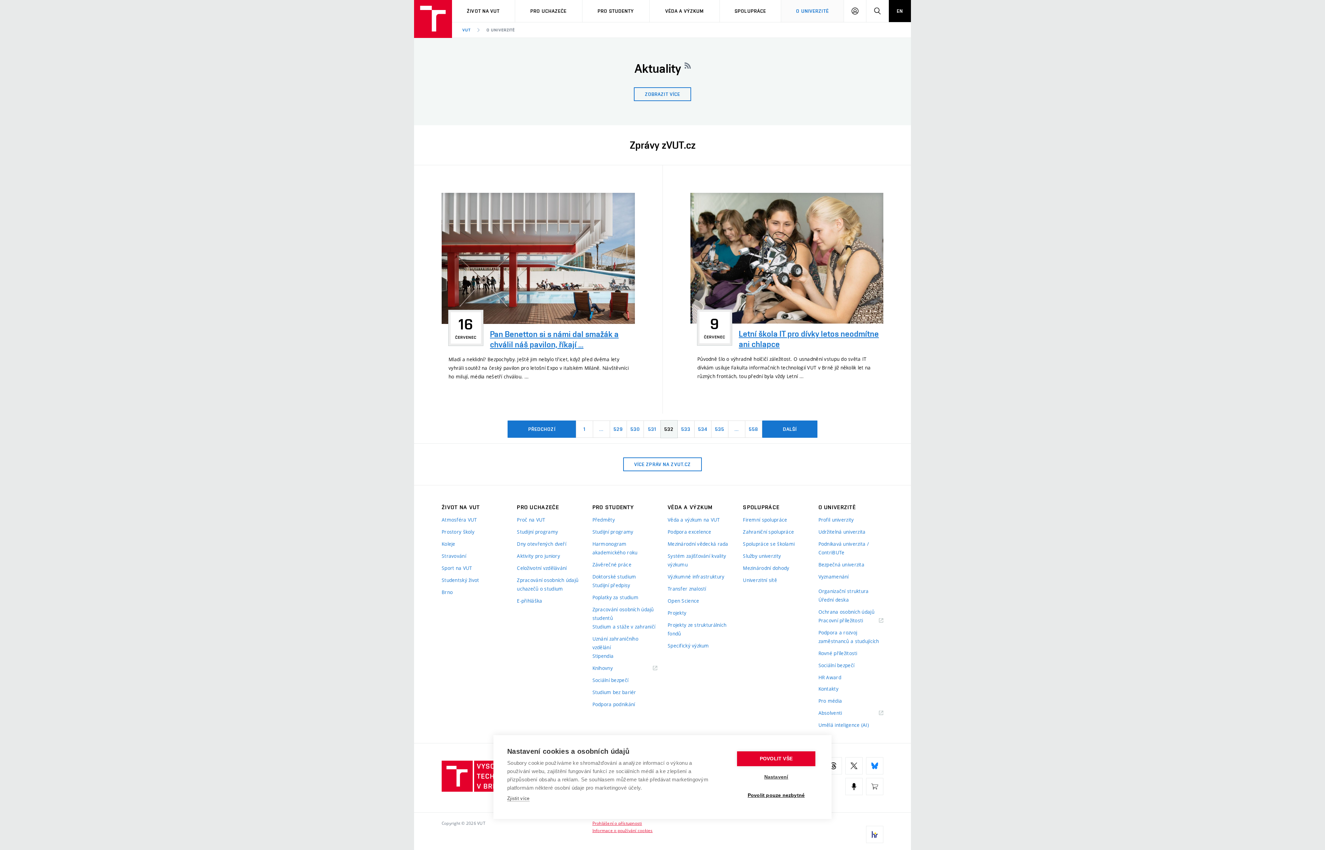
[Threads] (833, 765)
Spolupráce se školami (769, 544)
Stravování (454, 556)
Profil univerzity (836, 519)
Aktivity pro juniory (538, 556)
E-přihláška (529, 600)
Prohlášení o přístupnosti (617, 823)
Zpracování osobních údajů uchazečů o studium (547, 584)
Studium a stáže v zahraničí (624, 626)
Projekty (677, 613)
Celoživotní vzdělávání (542, 568)
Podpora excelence (689, 531)
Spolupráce (750, 11)
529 (618, 429)
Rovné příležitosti (837, 653)
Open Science (683, 600)
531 (652, 429)
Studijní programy (537, 531)
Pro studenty (616, 11)
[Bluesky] (874, 765)
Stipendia (603, 656)
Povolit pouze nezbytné (776, 795)
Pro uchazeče (548, 11)
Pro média (830, 701)
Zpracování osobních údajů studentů (623, 613)
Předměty (603, 519)
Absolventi (839, 713)
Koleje (448, 544)
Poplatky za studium (615, 597)
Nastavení (776, 777)
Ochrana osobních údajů (846, 612)
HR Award (829, 677)
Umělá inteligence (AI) (843, 725)
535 (719, 429)
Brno (447, 592)
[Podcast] (854, 786)
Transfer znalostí (687, 588)
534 (702, 429)
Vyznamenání (833, 576)
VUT (466, 30)
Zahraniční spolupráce (768, 531)
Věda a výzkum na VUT (694, 519)
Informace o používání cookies (622, 830)
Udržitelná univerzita (842, 531)
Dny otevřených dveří (541, 544)
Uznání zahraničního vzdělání (615, 643)
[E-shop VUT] (874, 786)
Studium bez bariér (614, 692)
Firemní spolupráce (765, 519)
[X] (854, 765)
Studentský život (460, 580)
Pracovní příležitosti (849, 621)
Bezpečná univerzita (841, 564)
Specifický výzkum (688, 645)
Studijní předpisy (611, 585)
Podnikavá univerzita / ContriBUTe (843, 548)
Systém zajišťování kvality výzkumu (697, 560)
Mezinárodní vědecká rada (698, 544)
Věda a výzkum (684, 11)
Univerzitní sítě (760, 580)
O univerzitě (812, 11)
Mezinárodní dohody (766, 568)
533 (685, 429)
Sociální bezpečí (610, 680)
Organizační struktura (843, 591)
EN (900, 11)
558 (753, 429)
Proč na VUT (531, 519)
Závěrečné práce (611, 564)
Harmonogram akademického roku (615, 548)
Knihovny (611, 668)
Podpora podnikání (613, 704)
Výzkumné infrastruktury (696, 576)
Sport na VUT (457, 568)
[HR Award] (874, 834)
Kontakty (828, 688)
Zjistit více (518, 798)
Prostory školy (458, 531)
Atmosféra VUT (459, 519)
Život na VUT (483, 11)
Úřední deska (833, 599)
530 (635, 429)
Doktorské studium (614, 576)
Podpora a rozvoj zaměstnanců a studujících (848, 636)
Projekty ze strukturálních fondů (697, 629)
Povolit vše (776, 758)
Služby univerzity (762, 556)
